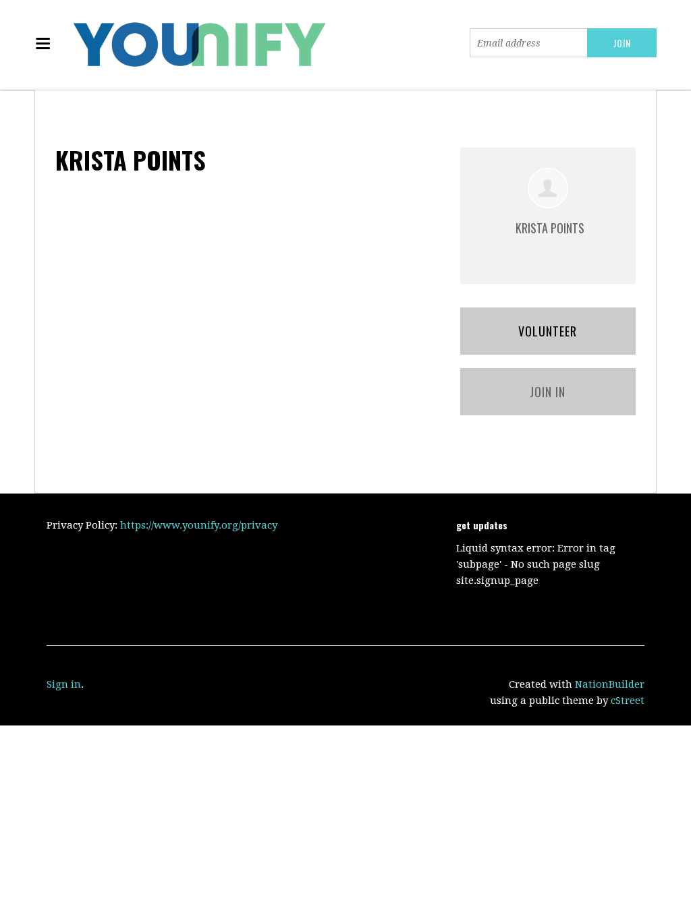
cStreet (627, 700)
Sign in (64, 684)
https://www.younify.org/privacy (198, 525)
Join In (547, 391)
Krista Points (550, 228)
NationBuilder (609, 684)
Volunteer (547, 331)
